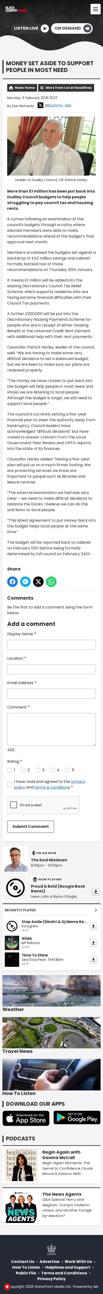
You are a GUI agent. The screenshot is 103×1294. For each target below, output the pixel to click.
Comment (18, 707)
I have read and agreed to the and (49, 784)
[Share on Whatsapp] (51, 581)
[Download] (95, 891)
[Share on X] (38, 581)
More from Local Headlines (69, 87)
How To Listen (26, 1267)
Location (16, 658)
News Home (25, 87)
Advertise (49, 1261)
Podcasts (20, 1138)
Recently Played (20, 910)
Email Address (22, 683)
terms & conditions (52, 787)
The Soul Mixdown (49, 860)
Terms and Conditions (64, 1273)
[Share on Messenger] (25, 581)
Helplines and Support (67, 1267)
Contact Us (22, 1261)
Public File (26, 1273)
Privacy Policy (51, 1279)
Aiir (95, 1286)
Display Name (21, 634)
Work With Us (78, 1261)
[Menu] (96, 9)
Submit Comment (30, 826)
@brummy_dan (58, 105)
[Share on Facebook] (12, 581)
